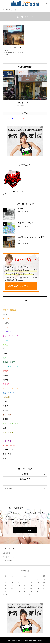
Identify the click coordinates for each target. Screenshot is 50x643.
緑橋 (4, 437)
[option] (25, 88)
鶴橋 (4, 458)
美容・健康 (7, 441)
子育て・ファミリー (10, 388)
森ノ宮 (5, 410)
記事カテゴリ (8, 450)
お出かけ (6, 305)
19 (6, 588)
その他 (5, 314)
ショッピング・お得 (10, 336)
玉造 (4, 428)
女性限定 (6, 384)
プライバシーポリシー (10, 557)
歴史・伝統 (7, 415)
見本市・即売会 (9, 445)
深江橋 (5, 419)
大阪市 (5, 375)
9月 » (30, 594)
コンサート (7, 332)
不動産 (5, 345)
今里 (4, 349)
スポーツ (6, 340)
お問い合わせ (7, 560)
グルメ (5, 327)
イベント (6, 319)
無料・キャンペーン (10, 423)
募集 (4, 358)
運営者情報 (6, 553)
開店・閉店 (7, 454)
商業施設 (6, 371)
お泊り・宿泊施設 (9, 310)
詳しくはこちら (25, 530)
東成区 (5, 406)
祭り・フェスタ (9, 432)
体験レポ (6, 353)
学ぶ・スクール (9, 393)
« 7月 (5, 594)
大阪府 (5, 380)
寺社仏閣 (6, 397)
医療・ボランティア (10, 367)
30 (31, 591)
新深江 (5, 402)
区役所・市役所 (9, 362)
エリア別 (6, 323)
